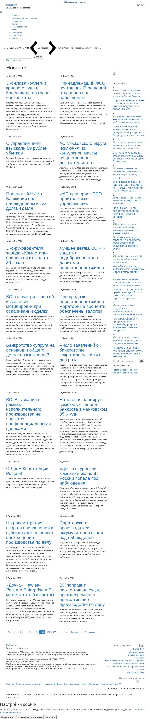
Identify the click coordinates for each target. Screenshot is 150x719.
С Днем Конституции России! (27, 470)
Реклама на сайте (135, 654)
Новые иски (17, 20)
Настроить (50, 717)
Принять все (7, 717)
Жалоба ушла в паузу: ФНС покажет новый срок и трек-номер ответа (128, 269)
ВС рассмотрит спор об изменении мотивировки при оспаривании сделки (30, 303)
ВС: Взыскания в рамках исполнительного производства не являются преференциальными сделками (28, 413)
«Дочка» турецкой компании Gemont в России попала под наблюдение (79, 475)
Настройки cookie (135, 672)
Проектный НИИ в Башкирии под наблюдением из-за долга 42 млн (26, 200)
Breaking (123, 372)
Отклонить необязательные (29, 717)
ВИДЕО (15, 38)
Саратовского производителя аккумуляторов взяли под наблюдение (81, 529)
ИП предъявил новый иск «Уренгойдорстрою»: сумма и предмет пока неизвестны (128, 352)
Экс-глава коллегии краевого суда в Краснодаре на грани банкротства (28, 90)
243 (65, 632)
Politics (116, 369)
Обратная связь (136, 651)
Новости (16, 14)
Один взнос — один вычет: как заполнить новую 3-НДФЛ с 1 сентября (126, 212)
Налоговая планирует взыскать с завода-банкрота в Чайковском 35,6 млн (83, 406)
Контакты (139, 657)
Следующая (90, 632)
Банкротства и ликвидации (25, 17)
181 (48, 632)
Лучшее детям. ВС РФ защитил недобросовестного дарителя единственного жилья (82, 257)
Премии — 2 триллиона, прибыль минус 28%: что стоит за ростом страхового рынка (128, 293)
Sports (116, 372)
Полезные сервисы (15, 59)
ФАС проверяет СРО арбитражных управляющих (80, 198)
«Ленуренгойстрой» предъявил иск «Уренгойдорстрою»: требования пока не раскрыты (125, 324)
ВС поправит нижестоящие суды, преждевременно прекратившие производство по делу (82, 594)
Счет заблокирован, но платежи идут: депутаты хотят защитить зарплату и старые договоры (128, 186)
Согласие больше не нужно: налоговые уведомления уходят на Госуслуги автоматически (128, 130)
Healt (129, 369)
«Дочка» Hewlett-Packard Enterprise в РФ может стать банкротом (30, 590)
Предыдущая (76, 632)
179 (36, 632)
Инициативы (18, 35)
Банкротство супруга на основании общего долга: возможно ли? (30, 350)
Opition (123, 369)
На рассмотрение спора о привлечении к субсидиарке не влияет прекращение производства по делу (30, 532)
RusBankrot (11, 4)
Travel (135, 369)
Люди (14, 29)
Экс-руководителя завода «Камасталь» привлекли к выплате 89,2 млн (28, 255)
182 (54, 632)
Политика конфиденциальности (128, 663)
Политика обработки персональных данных (123, 660)
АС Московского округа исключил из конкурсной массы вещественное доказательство (82, 152)
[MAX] (138, 4)
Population (133, 372)
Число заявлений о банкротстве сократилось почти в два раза (80, 352)
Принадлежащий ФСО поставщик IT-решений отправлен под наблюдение (82, 90)
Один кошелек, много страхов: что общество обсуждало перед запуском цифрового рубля (127, 242)
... (24, 632)
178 (29, 632)
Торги (14, 23)
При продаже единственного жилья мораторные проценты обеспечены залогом (82, 303)
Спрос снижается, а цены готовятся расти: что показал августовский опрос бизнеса (128, 104)
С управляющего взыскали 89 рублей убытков (27, 148)
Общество (17, 32)
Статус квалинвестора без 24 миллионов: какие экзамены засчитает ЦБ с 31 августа (128, 157)
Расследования (19, 26)
